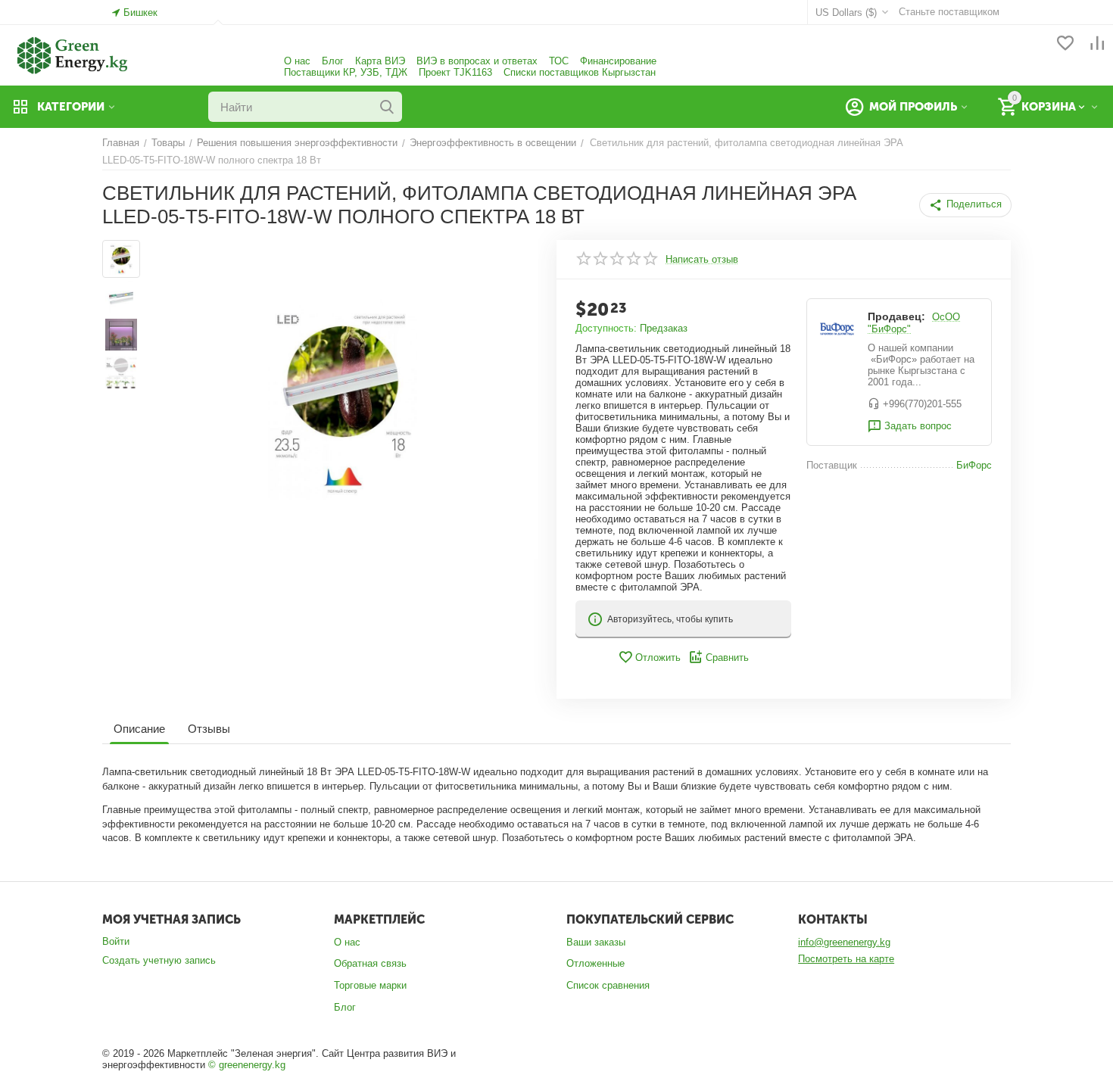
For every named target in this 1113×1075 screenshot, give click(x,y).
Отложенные (595, 963)
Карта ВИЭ (380, 61)
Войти (115, 941)
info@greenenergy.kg (844, 942)
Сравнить (727, 657)
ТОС (559, 61)
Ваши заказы (595, 942)
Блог (333, 61)
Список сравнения (608, 985)
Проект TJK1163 (455, 72)
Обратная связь (370, 963)
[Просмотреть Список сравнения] (1097, 44)
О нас (297, 61)
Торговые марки (370, 985)
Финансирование (618, 61)
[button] (965, 205)
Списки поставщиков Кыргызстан (580, 72)
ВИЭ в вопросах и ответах (477, 61)
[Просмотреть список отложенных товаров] (1065, 44)
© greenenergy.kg (246, 1064)
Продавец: (896, 316)
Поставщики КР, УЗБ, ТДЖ (345, 72)
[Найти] (387, 107)
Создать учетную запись (159, 960)
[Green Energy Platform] (64, 54)
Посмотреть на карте (846, 958)
